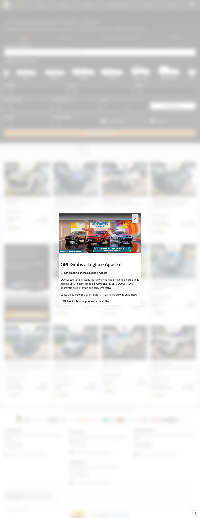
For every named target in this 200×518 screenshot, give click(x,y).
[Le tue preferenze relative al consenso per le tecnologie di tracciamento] (195, 513)
